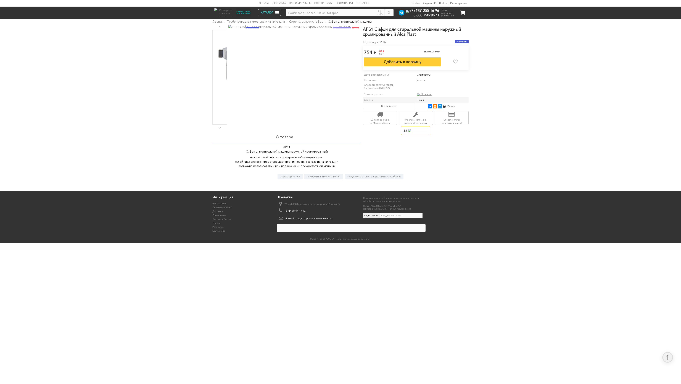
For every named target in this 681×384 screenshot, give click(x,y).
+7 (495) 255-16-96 (424, 10)
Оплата (264, 3)
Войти (443, 3)
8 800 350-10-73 (426, 15)
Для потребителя (221, 219)
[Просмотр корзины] (463, 13)
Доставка (279, 3)
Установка (218, 226)
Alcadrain (426, 94)
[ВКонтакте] (430, 106)
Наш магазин (219, 203)
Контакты (362, 3)
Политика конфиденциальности (353, 238)
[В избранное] (455, 61)
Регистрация (458, 3)
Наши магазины (300, 3)
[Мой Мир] (440, 106)
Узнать (421, 80)
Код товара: (371, 42)
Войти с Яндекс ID (423, 3)
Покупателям (323, 3)
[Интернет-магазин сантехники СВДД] (233, 11)
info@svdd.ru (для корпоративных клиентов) (308, 218)
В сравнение (388, 106)
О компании (344, 3)
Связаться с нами (221, 207)
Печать (451, 106)
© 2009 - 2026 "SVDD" (322, 238)
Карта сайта (218, 230)
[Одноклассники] (435, 106)
